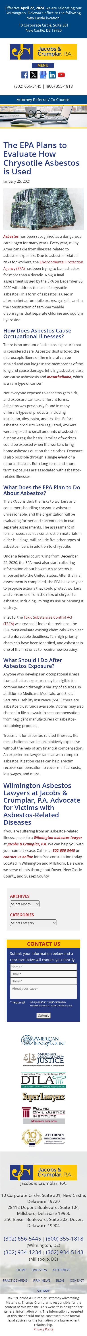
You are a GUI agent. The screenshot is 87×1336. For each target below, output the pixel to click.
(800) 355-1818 (59, 86)
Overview (39, 1270)
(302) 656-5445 (27, 86)
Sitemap (43, 1291)
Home (21, 1270)
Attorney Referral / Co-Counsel (43, 99)
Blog (60, 1280)
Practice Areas (15, 1280)
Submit (43, 1015)
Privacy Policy (44, 1329)
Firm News (41, 1280)
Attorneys (61, 1270)
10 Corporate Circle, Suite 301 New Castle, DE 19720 (43, 28)
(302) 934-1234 (22, 1252)
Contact (77, 1280)
